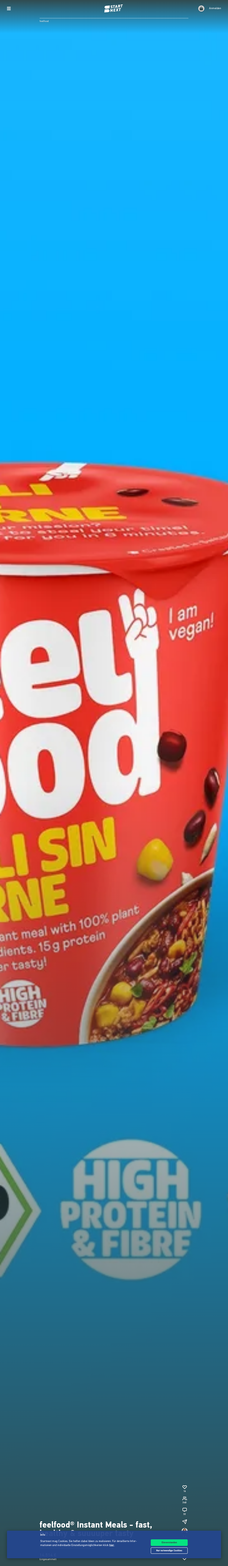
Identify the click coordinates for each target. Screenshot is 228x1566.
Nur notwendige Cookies (169, 1551)
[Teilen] (184, 1521)
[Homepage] (114, 8)
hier (111, 1545)
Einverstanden (169, 1543)
